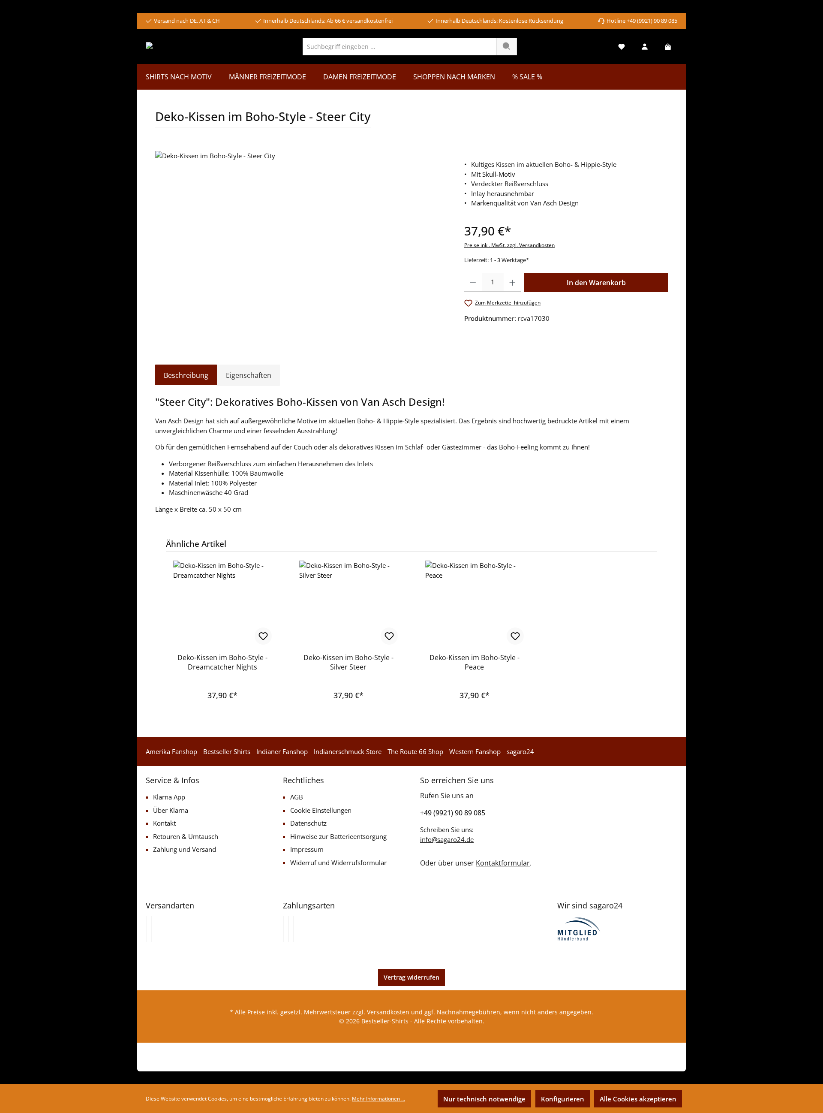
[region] (301, 243)
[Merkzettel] (621, 46)
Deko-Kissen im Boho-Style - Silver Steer (348, 662)
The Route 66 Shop (415, 751)
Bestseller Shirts (226, 751)
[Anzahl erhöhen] (512, 282)
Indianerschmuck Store (347, 751)
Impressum (307, 849)
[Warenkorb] (667, 46)
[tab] (186, 375)
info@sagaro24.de (447, 839)
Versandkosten (388, 1012)
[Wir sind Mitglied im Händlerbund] (579, 928)
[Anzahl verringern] (473, 282)
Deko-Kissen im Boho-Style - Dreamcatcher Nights (222, 662)
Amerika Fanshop (171, 751)
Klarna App (169, 797)
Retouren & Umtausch (185, 836)
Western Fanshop (475, 751)
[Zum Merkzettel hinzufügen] (263, 636)
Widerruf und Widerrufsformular (338, 862)
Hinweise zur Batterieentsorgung (338, 836)
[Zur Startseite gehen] (179, 46)
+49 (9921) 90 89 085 (452, 812)
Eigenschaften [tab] (248, 375)
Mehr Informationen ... (378, 1098)
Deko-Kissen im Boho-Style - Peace (475, 662)
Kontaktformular (503, 863)
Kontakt (164, 823)
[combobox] (400, 46)
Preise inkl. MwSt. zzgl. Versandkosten (509, 245)
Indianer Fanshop (282, 751)
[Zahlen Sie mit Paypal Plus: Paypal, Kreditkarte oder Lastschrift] (293, 929)
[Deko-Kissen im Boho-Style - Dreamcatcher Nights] (222, 603)
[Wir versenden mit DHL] (146, 929)
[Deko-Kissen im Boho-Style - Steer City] (301, 243)
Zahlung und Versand (184, 849)
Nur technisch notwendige (484, 1099)
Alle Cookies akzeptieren (638, 1099)
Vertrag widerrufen (411, 977)
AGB (296, 797)
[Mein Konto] (644, 46)
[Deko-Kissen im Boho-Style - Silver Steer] (348, 603)
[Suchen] (506, 46)
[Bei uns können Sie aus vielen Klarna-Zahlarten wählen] (283, 929)
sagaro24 (520, 751)
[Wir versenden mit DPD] (151, 929)
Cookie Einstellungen (320, 810)
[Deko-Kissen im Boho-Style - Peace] (474, 603)
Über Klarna (170, 810)
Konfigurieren (562, 1099)
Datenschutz (308, 823)
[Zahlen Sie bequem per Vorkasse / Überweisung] (288, 929)
